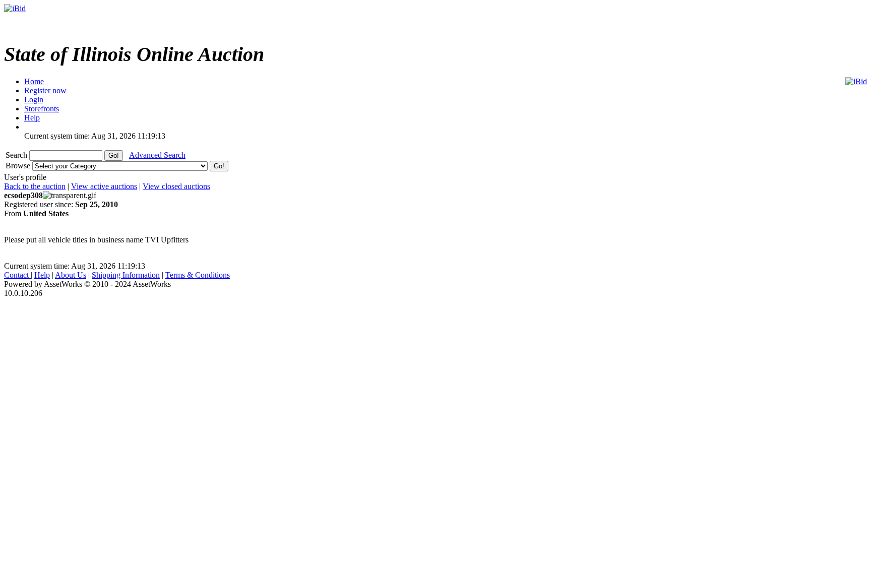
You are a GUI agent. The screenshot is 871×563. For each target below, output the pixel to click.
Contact (17, 275)
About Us (70, 275)
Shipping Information (126, 275)
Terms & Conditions (197, 275)
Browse (19, 165)
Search (17, 155)
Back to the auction (35, 186)
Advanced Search (157, 155)
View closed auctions (176, 186)
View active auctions (104, 186)
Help (42, 275)
